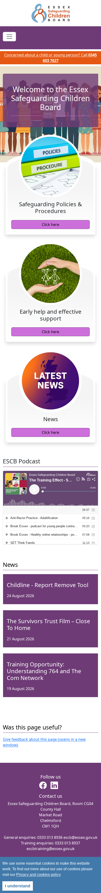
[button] (43, 786)
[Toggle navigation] (9, 36)
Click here (50, 224)
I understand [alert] (17, 886)
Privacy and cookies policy (38, 875)
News (10, 565)
